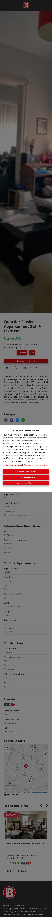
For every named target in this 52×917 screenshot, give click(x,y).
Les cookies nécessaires (26, 477)
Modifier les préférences (26, 483)
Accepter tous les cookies (26, 472)
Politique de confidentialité (35, 465)
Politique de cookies (12, 465)
